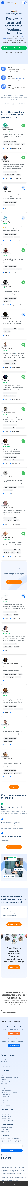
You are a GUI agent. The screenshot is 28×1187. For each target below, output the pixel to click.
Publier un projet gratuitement (14, 48)
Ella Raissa (6, 631)
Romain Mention (8, 537)
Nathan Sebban (7, 286)
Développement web (6, 1090)
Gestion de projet (5, 1105)
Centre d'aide (4, 1129)
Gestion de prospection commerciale (11, 911)
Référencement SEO (6, 1094)
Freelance (3, 1021)
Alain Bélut (6, 599)
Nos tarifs (3, 1060)
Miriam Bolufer (7, 758)
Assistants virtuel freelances (8, 1012)
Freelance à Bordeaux (7, 1120)
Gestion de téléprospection (9, 915)
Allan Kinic (6, 161)
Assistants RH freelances (7, 1011)
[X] (6, 1158)
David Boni (6, 380)
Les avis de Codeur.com (7, 1066)
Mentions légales (5, 1177)
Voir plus (13, 787)
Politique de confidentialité (16, 1177)
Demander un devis (6, 1073)
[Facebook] (2, 1158)
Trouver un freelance (6, 1075)
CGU (25, 1177)
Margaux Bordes (8, 507)
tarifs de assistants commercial (16, 838)
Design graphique (5, 1098)
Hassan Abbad (7, 477)
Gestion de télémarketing (9, 913)
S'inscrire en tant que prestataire (10, 1077)
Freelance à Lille (5, 1118)
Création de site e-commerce (9, 1092)
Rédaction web (5, 1096)
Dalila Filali (6, 445)
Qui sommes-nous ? (6, 1057)
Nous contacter (5, 1131)
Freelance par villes (7, 1109)
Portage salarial (5, 1081)
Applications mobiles (6, 1103)
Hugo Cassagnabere (9, 412)
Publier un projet (14, 967)
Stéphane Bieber (8, 129)
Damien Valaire (7, 726)
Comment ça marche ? (7, 1127)
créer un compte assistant (15, 52)
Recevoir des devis (14, 582)
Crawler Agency (8, 222)
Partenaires (4, 1083)
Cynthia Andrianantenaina (11, 694)
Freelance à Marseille (7, 1116)
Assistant (10, 1021)
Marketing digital (5, 1101)
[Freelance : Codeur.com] (8, 2)
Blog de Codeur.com (6, 1064)
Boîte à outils (4, 1062)
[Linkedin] (9, 1158)
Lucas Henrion (7, 318)
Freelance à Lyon (5, 1114)
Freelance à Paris (5, 1112)
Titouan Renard (7, 348)
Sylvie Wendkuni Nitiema (10, 663)
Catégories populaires (7, 1088)
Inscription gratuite (14, 1045)
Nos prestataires (5, 1079)
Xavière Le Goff (7, 254)
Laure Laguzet (7, 191)
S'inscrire (11, 1150)
